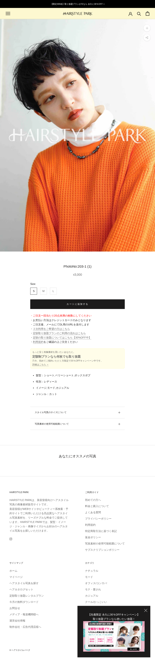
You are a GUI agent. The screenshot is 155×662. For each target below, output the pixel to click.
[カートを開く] (147, 13)
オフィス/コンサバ (96, 583)
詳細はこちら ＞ (40, 364)
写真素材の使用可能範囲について (52, 424)
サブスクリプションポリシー (102, 549)
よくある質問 (93, 512)
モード (89, 576)
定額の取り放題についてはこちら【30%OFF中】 (62, 337)
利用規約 (38, 341)
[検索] (139, 13)
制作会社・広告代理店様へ (25, 626)
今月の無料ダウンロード (24, 601)
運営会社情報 (17, 620)
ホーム (13, 570)
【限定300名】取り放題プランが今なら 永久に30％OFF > (78, 4)
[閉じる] (145, 610)
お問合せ (14, 608)
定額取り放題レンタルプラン (26, 595)
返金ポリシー (93, 537)
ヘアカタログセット (21, 589)
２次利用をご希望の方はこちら (51, 328)
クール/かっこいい (96, 601)
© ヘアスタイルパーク (19, 650)
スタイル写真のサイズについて (51, 412)
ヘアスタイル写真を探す (24, 583)
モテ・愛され (93, 589)
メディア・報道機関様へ (24, 614)
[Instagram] (10, 539)
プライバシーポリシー (98, 518)
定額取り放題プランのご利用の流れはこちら (59, 333)
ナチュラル (91, 570)
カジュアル (91, 595)
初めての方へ (93, 499)
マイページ (16, 576)
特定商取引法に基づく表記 (101, 531)
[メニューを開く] (8, 13)
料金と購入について (97, 506)
